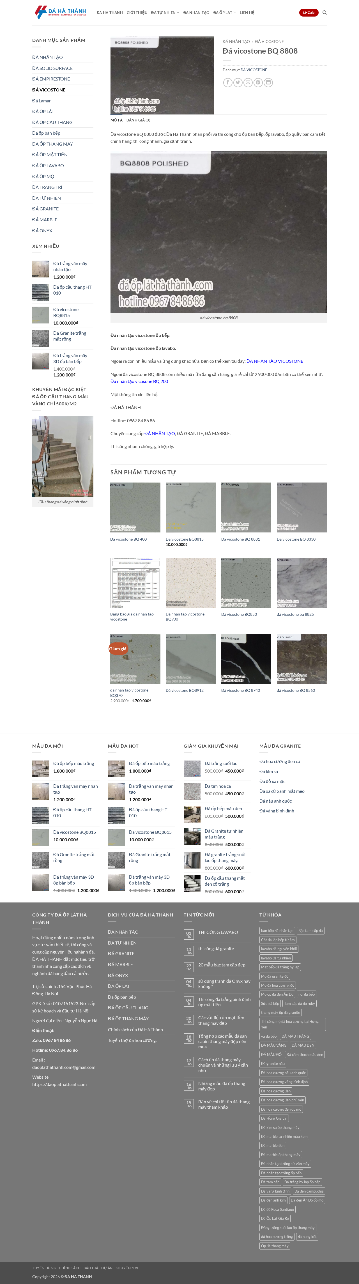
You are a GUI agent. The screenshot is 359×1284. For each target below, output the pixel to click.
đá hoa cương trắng (277, 1236)
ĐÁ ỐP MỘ (43, 176)
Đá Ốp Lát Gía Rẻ (275, 1218)
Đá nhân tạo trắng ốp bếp (281, 1173)
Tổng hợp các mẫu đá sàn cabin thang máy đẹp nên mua (222, 1041)
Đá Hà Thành (110, 12)
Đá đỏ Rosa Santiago (277, 1209)
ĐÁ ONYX (42, 230)
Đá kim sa (268, 771)
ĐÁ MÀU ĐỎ (271, 1054)
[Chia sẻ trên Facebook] (228, 82)
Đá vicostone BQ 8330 (296, 539)
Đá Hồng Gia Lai (274, 1118)
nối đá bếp (306, 994)
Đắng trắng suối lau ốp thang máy (288, 1227)
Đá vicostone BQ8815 (185, 539)
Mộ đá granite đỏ (274, 976)
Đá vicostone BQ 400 (128, 539)
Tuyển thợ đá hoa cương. (132, 1040)
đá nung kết (307, 1236)
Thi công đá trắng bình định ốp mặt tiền (224, 1001)
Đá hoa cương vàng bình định (284, 1081)
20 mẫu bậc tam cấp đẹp (221, 964)
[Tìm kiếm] (325, 12)
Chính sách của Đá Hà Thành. (136, 1029)
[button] (117, 107)
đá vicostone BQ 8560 (296, 690)
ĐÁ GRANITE (45, 208)
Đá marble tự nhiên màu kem (284, 1136)
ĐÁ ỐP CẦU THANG (52, 122)
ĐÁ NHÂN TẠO (196, 12)
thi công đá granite (216, 948)
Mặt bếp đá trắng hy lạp (280, 967)
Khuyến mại (127, 1268)
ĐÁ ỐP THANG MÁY (52, 143)
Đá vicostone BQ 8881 (240, 539)
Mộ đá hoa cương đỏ (277, 985)
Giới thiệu (137, 12)
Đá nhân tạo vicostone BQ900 (185, 617)
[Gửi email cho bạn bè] (248, 82)
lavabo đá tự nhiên (276, 958)
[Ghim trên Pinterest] (258, 82)
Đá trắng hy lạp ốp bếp (302, 1182)
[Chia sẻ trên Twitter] (238, 82)
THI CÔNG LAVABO (218, 932)
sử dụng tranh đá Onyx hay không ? (224, 983)
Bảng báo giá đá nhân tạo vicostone (132, 617)
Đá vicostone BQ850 (239, 614)
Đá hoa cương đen (276, 1091)
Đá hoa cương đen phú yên (282, 1100)
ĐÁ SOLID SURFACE (52, 68)
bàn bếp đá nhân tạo (277, 930)
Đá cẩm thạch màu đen (305, 1054)
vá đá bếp (269, 1036)
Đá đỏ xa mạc (272, 781)
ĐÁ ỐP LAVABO (48, 165)
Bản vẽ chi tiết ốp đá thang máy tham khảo (224, 1104)
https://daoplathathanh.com (59, 1084)
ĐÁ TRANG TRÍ (47, 187)
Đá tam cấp (270, 1182)
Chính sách (70, 1268)
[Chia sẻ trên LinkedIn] (268, 82)
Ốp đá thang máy (275, 1246)
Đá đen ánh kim (273, 1200)
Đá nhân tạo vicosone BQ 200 (139, 381)
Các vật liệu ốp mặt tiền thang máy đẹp (221, 1020)
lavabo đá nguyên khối (279, 949)
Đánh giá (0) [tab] (138, 120)
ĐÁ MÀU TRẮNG (295, 1036)
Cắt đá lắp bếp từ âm (278, 940)
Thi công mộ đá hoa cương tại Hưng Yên (290, 1024)
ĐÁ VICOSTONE (48, 89)
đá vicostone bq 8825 (295, 614)
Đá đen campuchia (309, 1191)
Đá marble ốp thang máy (280, 1154)
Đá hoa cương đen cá (279, 761)
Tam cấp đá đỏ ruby (299, 1003)
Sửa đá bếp (270, 1003)
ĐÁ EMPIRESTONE (51, 78)
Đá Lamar (41, 100)
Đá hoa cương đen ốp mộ (281, 1109)
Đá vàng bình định (276, 810)
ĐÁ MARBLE (44, 219)
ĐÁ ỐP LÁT (222, 12)
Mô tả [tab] (117, 120)
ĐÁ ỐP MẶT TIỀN (50, 154)
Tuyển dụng (44, 1268)
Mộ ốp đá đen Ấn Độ (277, 994)
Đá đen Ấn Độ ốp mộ (307, 1200)
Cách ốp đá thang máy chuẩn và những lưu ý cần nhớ (223, 1065)
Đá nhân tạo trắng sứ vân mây (285, 1163)
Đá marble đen (272, 1145)
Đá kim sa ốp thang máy (280, 1127)
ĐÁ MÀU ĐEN (303, 1045)
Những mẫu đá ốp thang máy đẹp (221, 1086)
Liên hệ (247, 12)
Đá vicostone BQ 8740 (240, 690)
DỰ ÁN (107, 1268)
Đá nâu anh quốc (275, 800)
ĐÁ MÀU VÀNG (274, 1045)
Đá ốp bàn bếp (46, 132)
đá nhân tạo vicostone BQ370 (129, 693)
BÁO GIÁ (91, 1268)
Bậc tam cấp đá (310, 930)
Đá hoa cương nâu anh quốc (283, 1073)
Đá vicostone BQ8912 (185, 690)
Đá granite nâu (273, 1063)
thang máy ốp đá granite (280, 1012)
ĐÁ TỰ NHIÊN (163, 12)
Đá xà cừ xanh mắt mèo (282, 791)
